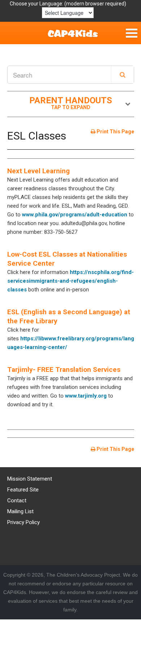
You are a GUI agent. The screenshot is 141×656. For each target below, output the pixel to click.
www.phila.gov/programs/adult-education (75, 214)
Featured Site (23, 489)
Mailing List (20, 511)
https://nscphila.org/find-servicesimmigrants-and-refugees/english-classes (70, 281)
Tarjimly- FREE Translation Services (63, 369)
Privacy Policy (23, 522)
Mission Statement (29, 479)
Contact (16, 500)
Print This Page (114, 131)
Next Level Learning (38, 171)
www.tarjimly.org (86, 396)
